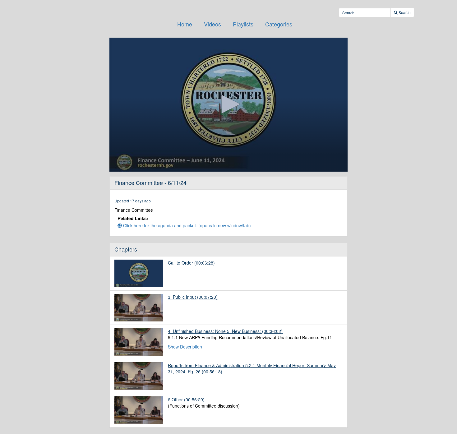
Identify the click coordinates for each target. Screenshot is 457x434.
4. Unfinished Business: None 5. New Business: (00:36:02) (225, 331)
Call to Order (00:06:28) (191, 263)
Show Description (185, 347)
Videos (212, 24)
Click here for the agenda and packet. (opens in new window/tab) (186, 225)
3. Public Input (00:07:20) (193, 297)
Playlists (243, 24)
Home (184, 24)
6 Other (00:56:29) (186, 399)
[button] (228, 104)
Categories (278, 24)
